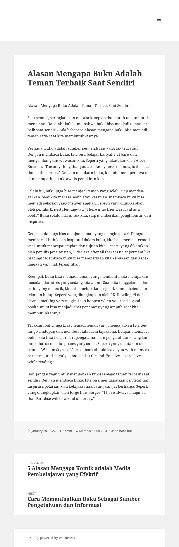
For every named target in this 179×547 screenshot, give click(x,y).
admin (67, 431)
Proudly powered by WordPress (51, 538)
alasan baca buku (121, 431)
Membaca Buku (90, 431)
